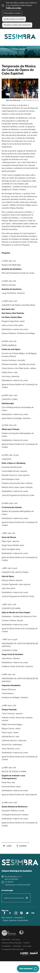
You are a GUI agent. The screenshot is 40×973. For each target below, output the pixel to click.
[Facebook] (4, 913)
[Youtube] (10, 913)
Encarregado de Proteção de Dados (13, 949)
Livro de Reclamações (9, 933)
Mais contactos (7, 917)
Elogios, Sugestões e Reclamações (15, 920)
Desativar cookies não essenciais (17, 25)
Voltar (9, 846)
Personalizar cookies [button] (12, 13)
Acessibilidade (21, 932)
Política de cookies (13, 8)
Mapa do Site (6, 939)
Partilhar (23, 846)
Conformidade (16, 946)
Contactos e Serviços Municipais (12, 943)
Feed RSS (26, 943)
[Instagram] (16, 913)
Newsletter (19, 917)
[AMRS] (28, 953)
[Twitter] (27, 913)
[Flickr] (33, 913)
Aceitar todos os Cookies (14, 19)
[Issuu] (21, 913)
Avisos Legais (27, 946)
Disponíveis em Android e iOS (14, 898)
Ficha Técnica (15, 939)
